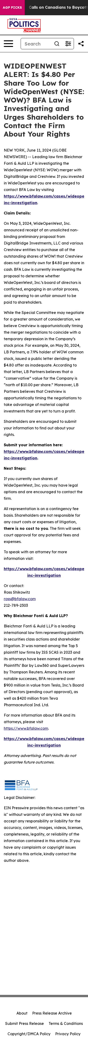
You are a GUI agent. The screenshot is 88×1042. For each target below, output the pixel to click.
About (21, 1013)
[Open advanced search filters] (68, 43)
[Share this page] (81, 43)
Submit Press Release (24, 1023)
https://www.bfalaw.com (26, 728)
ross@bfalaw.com (20, 598)
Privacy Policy (67, 1033)
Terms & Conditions (66, 1023)
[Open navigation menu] (8, 43)
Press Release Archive (52, 1013)
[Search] (56, 43)
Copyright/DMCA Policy (29, 1033)
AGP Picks (12, 7)
